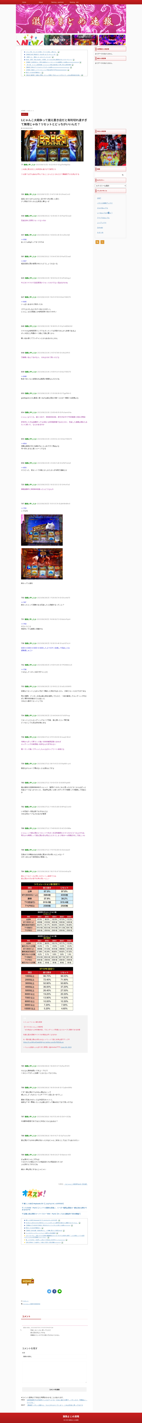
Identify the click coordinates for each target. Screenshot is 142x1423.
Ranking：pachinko (57, 2)
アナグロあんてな (103, 218)
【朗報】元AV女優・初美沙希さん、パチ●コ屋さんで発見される (44, 1230)
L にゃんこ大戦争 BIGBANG (31, 1304)
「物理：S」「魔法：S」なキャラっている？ (38, 57)
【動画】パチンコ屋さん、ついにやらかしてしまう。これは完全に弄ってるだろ (55, 1405)
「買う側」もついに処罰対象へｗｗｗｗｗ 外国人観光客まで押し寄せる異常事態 (48, 65)
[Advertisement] (54, 92)
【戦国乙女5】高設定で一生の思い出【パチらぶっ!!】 (41, 54)
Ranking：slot (74, 2)
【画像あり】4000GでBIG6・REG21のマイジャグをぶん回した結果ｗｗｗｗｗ (48, 1225)
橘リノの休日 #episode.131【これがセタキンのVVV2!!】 (42, 1220)
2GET (99, 198)
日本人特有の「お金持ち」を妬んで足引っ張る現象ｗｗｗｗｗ (43, 1242)
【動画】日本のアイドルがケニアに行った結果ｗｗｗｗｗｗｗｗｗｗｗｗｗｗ (47, 67)
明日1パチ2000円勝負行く (33, 72)
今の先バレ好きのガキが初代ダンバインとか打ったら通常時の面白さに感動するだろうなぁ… (52, 1223)
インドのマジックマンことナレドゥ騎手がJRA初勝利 (41, 1233)
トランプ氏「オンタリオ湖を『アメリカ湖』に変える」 (41, 52)
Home (24, 2)
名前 (23, 1353)
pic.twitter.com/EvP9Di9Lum (53, 1042)
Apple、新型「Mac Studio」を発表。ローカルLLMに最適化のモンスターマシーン (49, 59)
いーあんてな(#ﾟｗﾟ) (104, 213)
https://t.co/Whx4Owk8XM (33, 1042)
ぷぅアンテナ (101, 223)
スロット (26, 1301)
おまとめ (100, 232)
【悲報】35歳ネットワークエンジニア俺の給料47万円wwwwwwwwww (46, 70)
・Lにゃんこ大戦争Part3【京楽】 (76, 1184)
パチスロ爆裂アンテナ (105, 203)
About (41, 2)
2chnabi (100, 228)
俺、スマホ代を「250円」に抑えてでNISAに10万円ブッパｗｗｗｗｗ (45, 1240)
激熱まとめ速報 (71, 1416)
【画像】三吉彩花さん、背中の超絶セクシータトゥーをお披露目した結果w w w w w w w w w (52, 62)
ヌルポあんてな (102, 208)
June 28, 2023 (66, 1047)
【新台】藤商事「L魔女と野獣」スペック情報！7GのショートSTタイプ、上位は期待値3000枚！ (53, 75)
